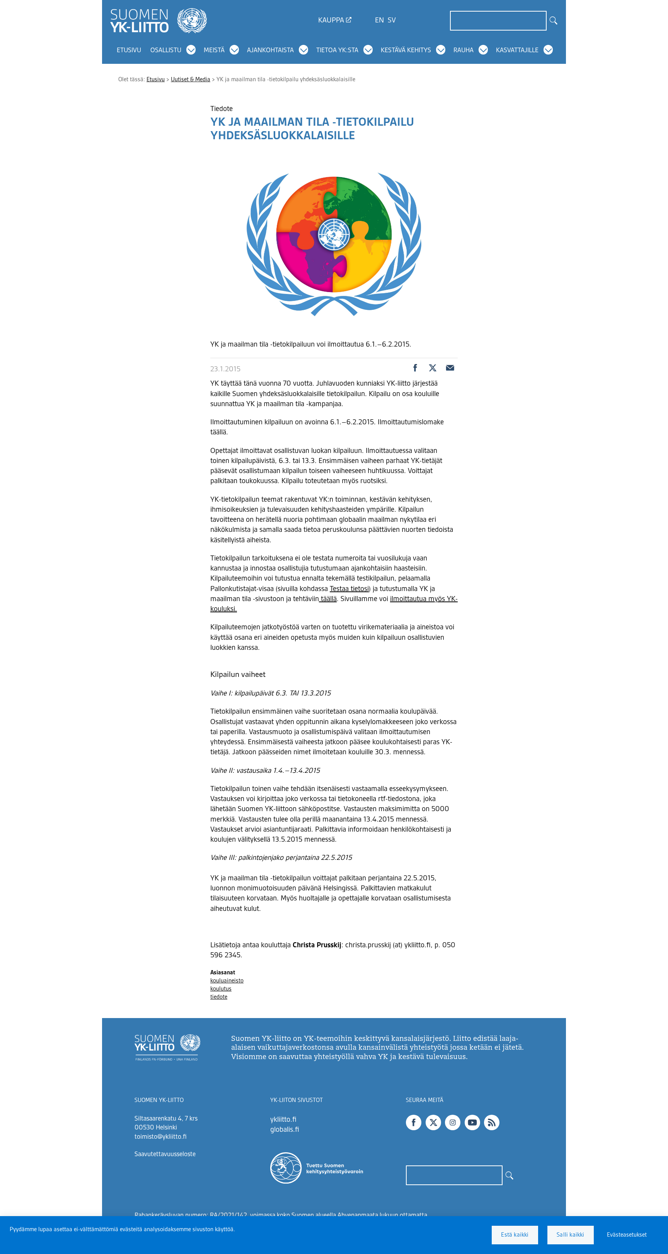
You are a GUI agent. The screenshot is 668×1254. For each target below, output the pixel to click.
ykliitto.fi (283, 1120)
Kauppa (331, 20)
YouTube (472, 1122)
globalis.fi (284, 1130)
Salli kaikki (570, 1235)
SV (392, 20)
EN (379, 20)
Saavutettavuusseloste (165, 1154)
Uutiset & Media (190, 80)
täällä (328, 599)
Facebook (413, 1122)
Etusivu (129, 50)
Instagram (452, 1122)
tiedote (218, 997)
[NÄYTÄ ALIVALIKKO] (191, 49)
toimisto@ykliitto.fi (161, 1137)
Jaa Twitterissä (432, 368)
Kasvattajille (517, 50)
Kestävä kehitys (406, 50)
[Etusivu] (158, 20)
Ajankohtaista (270, 50)
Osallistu (165, 50)
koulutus (221, 989)
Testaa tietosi (349, 589)
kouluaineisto (227, 981)
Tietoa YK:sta (337, 50)
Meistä (214, 50)
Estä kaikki (514, 1235)
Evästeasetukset (627, 1235)
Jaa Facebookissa (415, 368)
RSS (491, 1122)
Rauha (463, 50)
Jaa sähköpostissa (450, 368)
